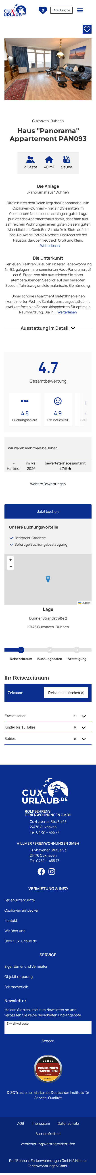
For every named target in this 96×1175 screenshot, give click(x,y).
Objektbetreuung (18, 976)
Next (80, 69)
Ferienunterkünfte (19, 900)
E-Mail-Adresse (18, 1023)
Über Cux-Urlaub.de (20, 941)
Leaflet (85, 603)
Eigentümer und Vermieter (26, 966)
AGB (20, 1123)
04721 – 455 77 (47, 832)
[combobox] (61, 10)
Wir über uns (14, 930)
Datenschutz (68, 1123)
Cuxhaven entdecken (22, 910)
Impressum (41, 1123)
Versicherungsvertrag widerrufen (48, 1143)
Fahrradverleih (16, 986)
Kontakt (10, 920)
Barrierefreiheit (48, 1133)
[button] (80, 10)
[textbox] (61, 10)
